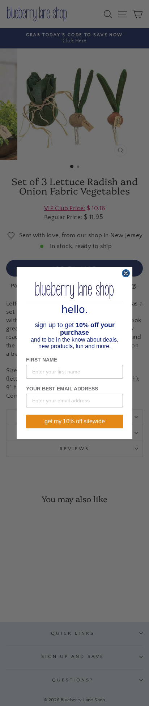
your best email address (62, 388)
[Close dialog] (125, 273)
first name (41, 360)
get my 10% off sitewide (74, 421)
